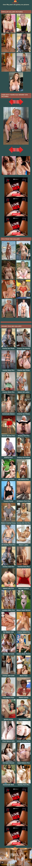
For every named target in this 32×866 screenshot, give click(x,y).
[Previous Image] (12, 105)
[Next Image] (19, 105)
